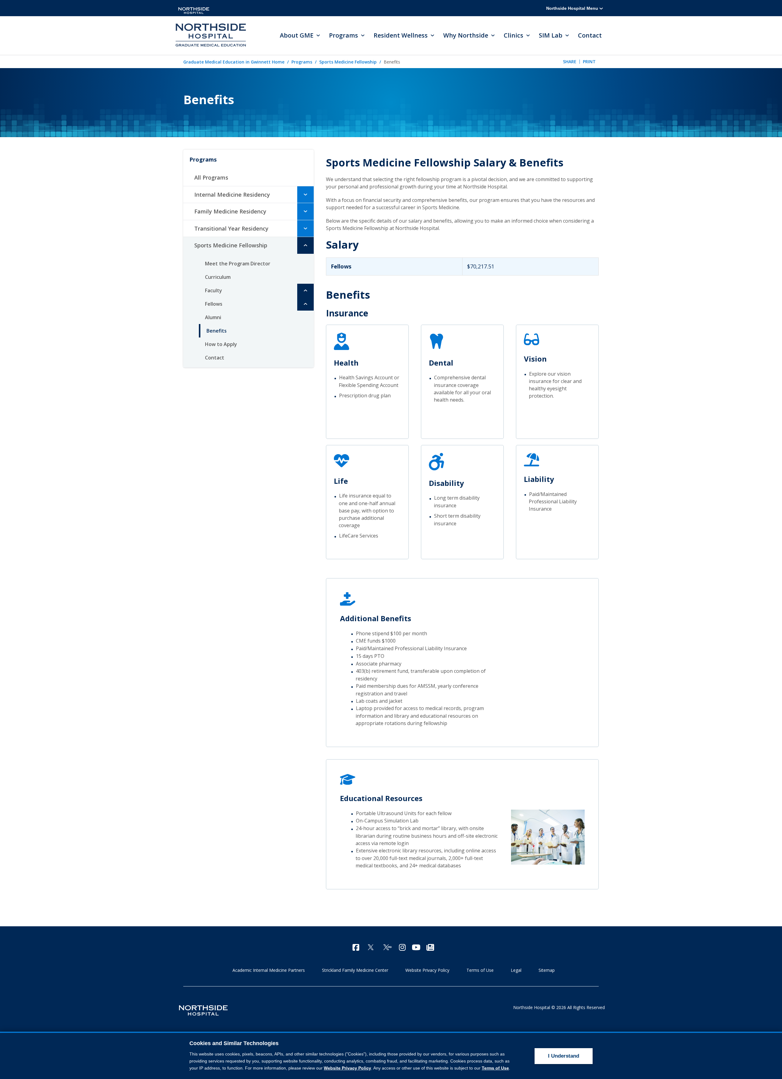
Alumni (213, 317)
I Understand (563, 1056)
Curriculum (218, 277)
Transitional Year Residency (231, 228)
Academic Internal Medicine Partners (268, 970)
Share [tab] (569, 61)
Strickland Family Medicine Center (355, 970)
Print (589, 61)
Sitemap (547, 970)
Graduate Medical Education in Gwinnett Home (233, 62)
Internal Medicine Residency (232, 194)
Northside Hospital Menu (572, 8)
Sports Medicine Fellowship (348, 62)
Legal (516, 970)
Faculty (213, 290)
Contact (590, 35)
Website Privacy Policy (427, 970)
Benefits (216, 330)
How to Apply (221, 344)
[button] (305, 194)
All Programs (211, 177)
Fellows (213, 304)
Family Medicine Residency (230, 211)
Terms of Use (480, 970)
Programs (301, 62)
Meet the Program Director (237, 263)
